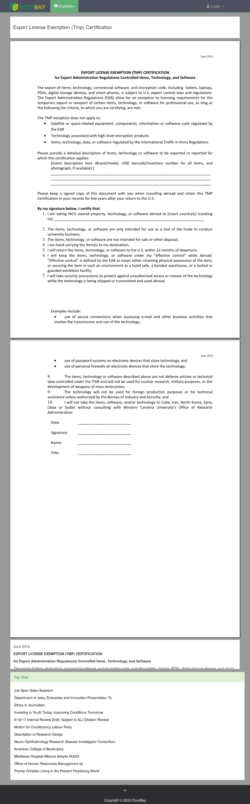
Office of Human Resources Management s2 (48, 763)
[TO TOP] (125, 790)
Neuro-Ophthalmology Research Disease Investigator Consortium (64, 741)
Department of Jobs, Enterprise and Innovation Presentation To (63, 697)
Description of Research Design (38, 734)
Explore (65, 6)
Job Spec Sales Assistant (33, 690)
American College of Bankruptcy (39, 748)
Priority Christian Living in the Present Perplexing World (56, 770)
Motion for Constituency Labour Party (43, 726)
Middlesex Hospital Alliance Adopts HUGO (46, 756)
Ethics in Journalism (29, 704)
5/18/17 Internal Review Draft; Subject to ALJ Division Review (61, 719)
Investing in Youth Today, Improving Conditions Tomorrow (58, 712)
